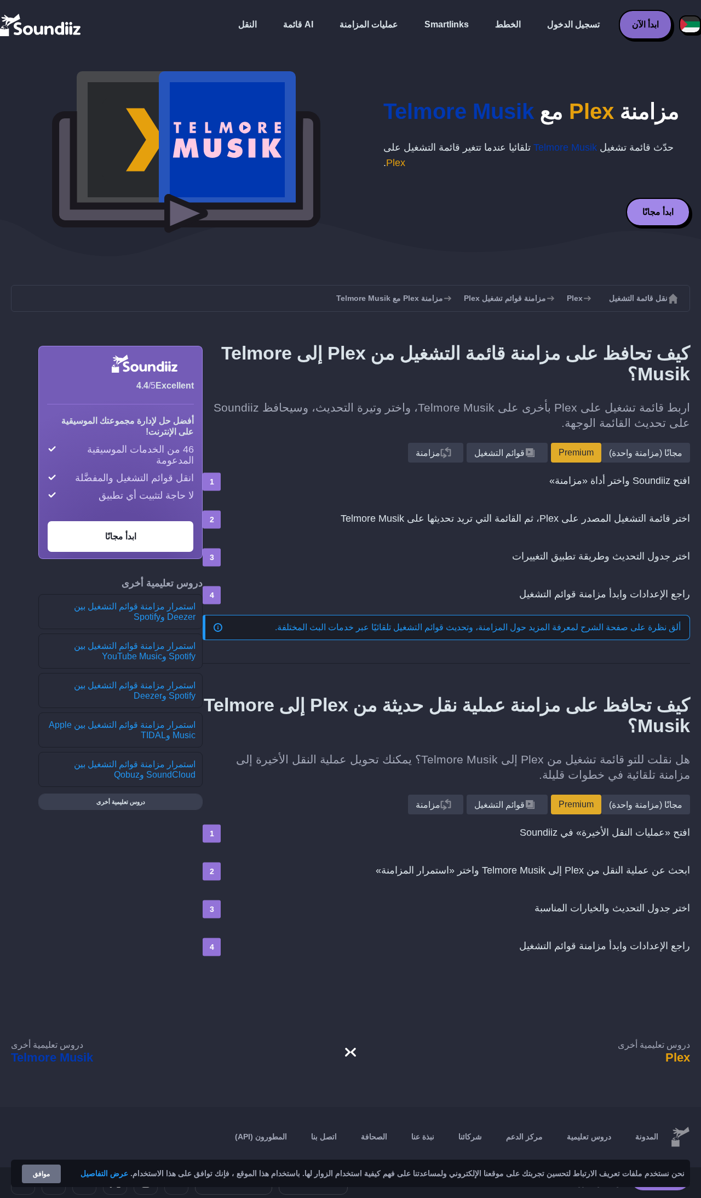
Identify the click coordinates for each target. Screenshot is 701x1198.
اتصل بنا (324, 1136)
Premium (576, 452)
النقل (247, 24)
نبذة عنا (422, 1136)
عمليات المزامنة (369, 24)
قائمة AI (298, 24)
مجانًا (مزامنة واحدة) (645, 453)
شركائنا (470, 1136)
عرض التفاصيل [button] (104, 1173)
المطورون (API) (261, 1136)
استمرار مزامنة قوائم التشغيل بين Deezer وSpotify (135, 611)
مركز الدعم (524, 1136)
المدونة (646, 1136)
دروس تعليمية (589, 1136)
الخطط (508, 24)
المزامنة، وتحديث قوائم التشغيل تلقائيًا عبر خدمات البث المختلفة (392, 627)
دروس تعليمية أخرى (120, 801)
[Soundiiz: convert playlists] (680, 1137)
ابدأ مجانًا (658, 211)
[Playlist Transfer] (41, 24)
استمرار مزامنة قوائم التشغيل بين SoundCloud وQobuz (135, 769)
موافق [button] (41, 1174)
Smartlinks (446, 24)
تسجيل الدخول (573, 24)
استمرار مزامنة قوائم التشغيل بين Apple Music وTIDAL (122, 730)
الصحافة (374, 1136)
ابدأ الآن (645, 24)
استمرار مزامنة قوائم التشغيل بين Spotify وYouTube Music (135, 651)
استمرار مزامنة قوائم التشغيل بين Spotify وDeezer (135, 690)
